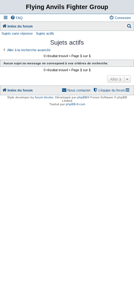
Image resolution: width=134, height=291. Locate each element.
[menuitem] (16, 18)
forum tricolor (44, 97)
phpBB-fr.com (75, 104)
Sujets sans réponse (17, 33)
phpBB (82, 97)
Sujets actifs (45, 33)
